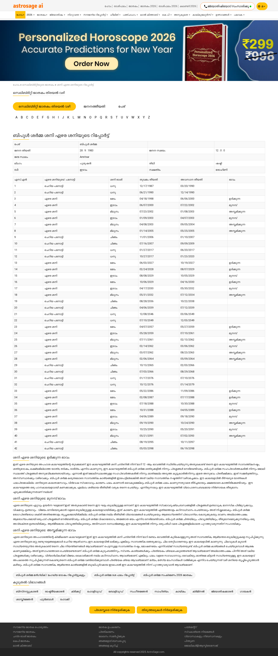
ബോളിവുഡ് (115, 591)
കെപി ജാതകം (21, 641)
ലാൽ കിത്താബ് (149, 14)
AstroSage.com (155, 651)
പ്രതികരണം (106, 631)
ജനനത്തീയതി (94, 106)
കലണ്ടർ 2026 (188, 6)
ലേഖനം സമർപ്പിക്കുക (112, 636)
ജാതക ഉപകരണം (109, 627)
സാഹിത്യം (161, 591)
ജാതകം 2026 (148, 6)
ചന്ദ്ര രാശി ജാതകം (24, 636)
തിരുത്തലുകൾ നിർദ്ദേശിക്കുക (162, 610)
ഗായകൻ (245, 591)
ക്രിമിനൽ (198, 591)
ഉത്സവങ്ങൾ (223, 14)
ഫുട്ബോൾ (46, 599)
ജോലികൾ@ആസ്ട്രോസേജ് (201, 645)
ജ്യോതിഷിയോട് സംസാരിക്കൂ (227, 6)
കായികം (180, 591)
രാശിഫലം (120, 6)
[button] (21, 50)
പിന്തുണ (189, 641)
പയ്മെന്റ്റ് (190, 627)
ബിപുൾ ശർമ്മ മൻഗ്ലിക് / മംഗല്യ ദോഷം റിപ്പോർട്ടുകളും (50, 575)
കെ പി (166, 14)
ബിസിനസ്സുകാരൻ (27, 591)
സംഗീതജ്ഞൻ (139, 591)
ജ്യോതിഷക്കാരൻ (222, 591)
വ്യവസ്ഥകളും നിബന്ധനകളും (203, 636)
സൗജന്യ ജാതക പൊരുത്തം (30, 627)
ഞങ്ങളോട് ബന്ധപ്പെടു (112, 641)
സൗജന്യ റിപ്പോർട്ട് (94, 14)
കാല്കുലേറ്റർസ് (202, 14)
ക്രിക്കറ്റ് (75, 591)
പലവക (238, 14)
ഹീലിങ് (114, 14)
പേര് (121, 106)
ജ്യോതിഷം (57, 14)
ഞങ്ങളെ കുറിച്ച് (108, 645)
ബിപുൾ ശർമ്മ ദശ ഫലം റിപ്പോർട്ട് (114, 575)
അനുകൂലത (181, 14)
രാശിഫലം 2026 (167, 6)
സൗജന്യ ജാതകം (24, 631)
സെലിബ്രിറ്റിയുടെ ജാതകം (38, 84)
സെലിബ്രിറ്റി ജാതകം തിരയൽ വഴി (44, 106)
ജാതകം (133, 6)
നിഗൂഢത (73, 14)
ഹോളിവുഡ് (94, 591)
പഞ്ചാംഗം (129, 14)
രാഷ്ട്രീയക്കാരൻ (54, 591)
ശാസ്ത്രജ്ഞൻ (24, 599)
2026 (30, 14)
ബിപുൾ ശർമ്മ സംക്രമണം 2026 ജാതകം (167, 575)
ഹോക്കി (64, 599)
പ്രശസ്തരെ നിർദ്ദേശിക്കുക (112, 610)
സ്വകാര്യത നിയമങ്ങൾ (199, 631)
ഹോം (108, 6)
